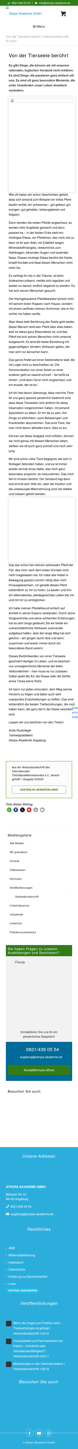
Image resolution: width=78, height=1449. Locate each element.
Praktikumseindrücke (23, 932)
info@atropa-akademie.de (54, 3)
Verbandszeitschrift (27, 896)
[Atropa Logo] (32, 13)
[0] (63, 13)
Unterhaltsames (19, 905)
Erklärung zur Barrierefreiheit (28, 1276)
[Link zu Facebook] (29, 1433)
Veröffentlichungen (21, 888)
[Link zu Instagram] (48, 1433)
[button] (9, 809)
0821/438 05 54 (21, 3)
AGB (12, 1248)
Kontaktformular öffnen (39, 1070)
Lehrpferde (16, 914)
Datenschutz (17, 1269)
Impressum (16, 1262)
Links (12, 1284)
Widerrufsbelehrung (22, 1255)
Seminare (16, 879)
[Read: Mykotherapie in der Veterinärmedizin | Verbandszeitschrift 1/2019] (9, 1364)
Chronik (14, 861)
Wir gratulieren (18, 852)
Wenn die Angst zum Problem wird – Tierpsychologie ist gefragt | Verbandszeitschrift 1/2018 (37, 1328)
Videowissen (17, 870)
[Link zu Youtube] (39, 1433)
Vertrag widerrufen (22, 1290)
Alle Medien (17, 843)
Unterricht (16, 923)
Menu (41, 26)
